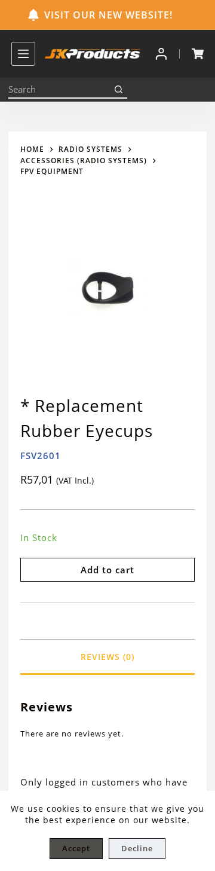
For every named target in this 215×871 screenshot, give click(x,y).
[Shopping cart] (198, 54)
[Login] (161, 54)
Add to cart (107, 570)
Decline (137, 848)
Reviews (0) (107, 656)
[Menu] (23, 54)
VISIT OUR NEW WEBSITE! (108, 15)
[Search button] (118, 90)
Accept (76, 848)
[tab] (107, 656)
